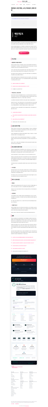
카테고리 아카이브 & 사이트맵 (14, 388)
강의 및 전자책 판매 (13, 380)
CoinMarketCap (31, 373)
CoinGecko (30, 374)
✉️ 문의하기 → (14, 359)
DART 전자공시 (21, 382)
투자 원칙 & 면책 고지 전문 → (30, 363)
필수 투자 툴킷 (34, 4)
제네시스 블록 (24, 1)
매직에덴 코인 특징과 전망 (14, 367)
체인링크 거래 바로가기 (23, 52)
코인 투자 (17, 4)
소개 (11, 373)
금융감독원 (21, 373)
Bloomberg (30, 382)
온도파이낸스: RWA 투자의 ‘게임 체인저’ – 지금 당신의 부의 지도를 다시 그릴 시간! (23, 242)
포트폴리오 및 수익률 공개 (13, 393)
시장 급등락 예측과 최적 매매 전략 (17, 112)
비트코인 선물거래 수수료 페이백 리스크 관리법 (19, 248)
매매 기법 (21, 4)
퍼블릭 (24, 4)
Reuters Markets (31, 383)
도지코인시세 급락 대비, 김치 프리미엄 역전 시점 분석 (19, 245)
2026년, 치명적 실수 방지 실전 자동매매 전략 (18, 119)
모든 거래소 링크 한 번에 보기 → (24, 271)
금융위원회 (21, 374)
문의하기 (12, 374)
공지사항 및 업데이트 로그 (13, 381)
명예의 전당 (12, 382)
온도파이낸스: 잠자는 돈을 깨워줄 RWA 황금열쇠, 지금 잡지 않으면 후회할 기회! (23, 237)
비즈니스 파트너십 (13, 383)
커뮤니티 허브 (12, 389)
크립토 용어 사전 (12, 391)
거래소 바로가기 (28, 4)
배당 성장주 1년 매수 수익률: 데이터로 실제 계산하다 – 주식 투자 (21, 86)
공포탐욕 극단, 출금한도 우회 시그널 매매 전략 (18, 83)
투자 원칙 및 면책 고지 (13, 392)
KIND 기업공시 (21, 383)
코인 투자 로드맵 (12, 390)
